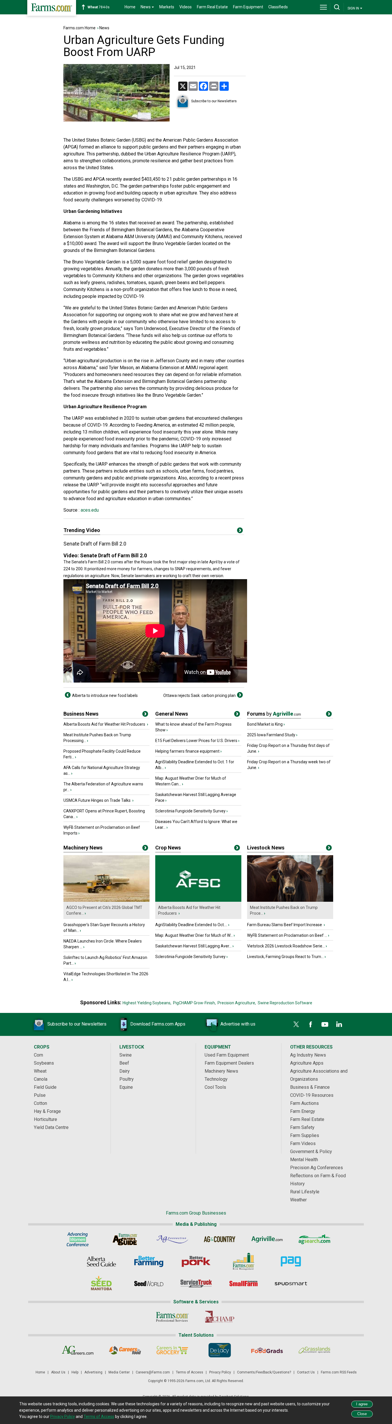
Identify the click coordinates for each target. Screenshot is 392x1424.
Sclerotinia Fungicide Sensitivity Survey (190, 811)
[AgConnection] (172, 1239)
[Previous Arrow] (67, 695)
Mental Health (304, 1159)
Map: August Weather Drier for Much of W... (194, 935)
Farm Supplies (304, 1135)
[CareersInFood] (125, 1350)
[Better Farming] (149, 1261)
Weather (298, 1200)
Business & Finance (310, 1087)
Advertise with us (237, 1024)
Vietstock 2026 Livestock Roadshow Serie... (286, 946)
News (104, 28)
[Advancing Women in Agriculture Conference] (78, 1239)
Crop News (168, 848)
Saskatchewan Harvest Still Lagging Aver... (193, 946)
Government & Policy (311, 1151)
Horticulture (45, 1119)
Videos (185, 7)
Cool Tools (215, 1087)
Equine (126, 1087)
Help (74, 1372)
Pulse (40, 1095)
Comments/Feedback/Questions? (264, 1372)
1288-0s (102, 7)
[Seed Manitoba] (101, 1283)
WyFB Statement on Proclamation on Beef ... (287, 935)
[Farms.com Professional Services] (172, 1316)
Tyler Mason (121, 367)
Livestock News (265, 848)
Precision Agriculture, (237, 1003)
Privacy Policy (220, 1372)
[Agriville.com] (267, 1239)
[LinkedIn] (339, 1024)
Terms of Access (189, 1372)
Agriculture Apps (306, 1063)
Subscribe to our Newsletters (214, 101)
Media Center (119, 1372)
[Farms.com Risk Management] (243, 1261)
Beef (124, 1063)
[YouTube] (325, 1024)
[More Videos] (240, 531)
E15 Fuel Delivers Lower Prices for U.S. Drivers (196, 740)
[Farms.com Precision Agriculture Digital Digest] (291, 1261)
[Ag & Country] (220, 1239)
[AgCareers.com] (78, 1350)
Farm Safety (302, 1127)
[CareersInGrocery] (172, 1350)
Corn (38, 1055)
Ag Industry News (308, 1055)
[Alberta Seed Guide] (101, 1261)
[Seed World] (149, 1283)
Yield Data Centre (51, 1127)
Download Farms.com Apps (157, 1024)
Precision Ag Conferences (316, 1167)
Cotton (40, 1103)
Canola (40, 1079)
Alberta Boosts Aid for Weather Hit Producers (104, 724)
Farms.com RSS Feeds (339, 1372)
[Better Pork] (196, 1261)
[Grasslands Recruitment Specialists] (314, 1350)
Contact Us (306, 1372)
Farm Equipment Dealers (229, 1063)
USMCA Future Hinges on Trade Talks (97, 800)
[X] (296, 1024)
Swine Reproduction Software (285, 1003)
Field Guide (45, 1087)
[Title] (145, 715)
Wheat (40, 1071)
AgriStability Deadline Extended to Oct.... (191, 924)
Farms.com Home (79, 28)
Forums (274, 714)
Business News (80, 714)
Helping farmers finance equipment (187, 751)
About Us (58, 1372)
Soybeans (44, 1063)
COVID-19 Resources (311, 1095)
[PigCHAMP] (220, 1316)
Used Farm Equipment (227, 1055)
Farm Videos (303, 1143)
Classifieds (278, 7)
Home (130, 7)
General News (171, 714)
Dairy (124, 1071)
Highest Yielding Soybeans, (147, 1003)
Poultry (126, 1079)
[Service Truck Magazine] (196, 1283)
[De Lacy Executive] (220, 1350)
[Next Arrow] (240, 695)
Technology (216, 1079)
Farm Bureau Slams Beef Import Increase (285, 924)
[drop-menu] (323, 7)
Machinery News (82, 848)
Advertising (93, 1372)
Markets (166, 7)
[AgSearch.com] (314, 1239)
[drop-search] (337, 7)
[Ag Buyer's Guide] (125, 1239)
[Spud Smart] (291, 1283)
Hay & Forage (47, 1111)
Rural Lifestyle (304, 1191)
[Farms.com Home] (51, 8)
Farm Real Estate (212, 7)
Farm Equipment (248, 7)
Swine (125, 1055)
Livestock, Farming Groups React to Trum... (285, 956)
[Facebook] (310, 1024)
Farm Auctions (304, 1103)
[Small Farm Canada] (243, 1283)
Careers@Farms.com (153, 1372)
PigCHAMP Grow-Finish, (194, 1003)
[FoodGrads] (267, 1350)
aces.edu (89, 510)
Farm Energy (302, 1111)
